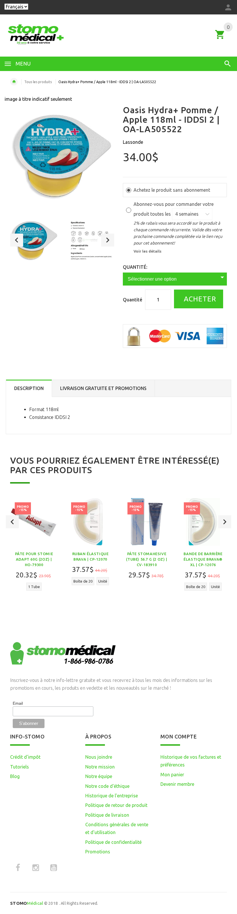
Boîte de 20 (82, 581)
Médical (26, 903)
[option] (34, 240)
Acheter (199, 299)
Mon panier (172, 774)
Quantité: (135, 267)
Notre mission (100, 766)
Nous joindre (98, 757)
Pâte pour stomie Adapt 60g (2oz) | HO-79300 (34, 559)
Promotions (97, 851)
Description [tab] (29, 388)
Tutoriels (19, 766)
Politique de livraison (107, 815)
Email (18, 703)
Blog (15, 776)
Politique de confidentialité (113, 842)
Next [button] (107, 240)
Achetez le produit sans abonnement (172, 190)
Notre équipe (98, 776)
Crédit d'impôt (25, 757)
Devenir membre (177, 784)
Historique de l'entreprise (111, 795)
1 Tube (34, 587)
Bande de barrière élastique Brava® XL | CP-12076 (203, 559)
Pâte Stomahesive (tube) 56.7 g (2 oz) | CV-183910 (146, 559)
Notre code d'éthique (107, 786)
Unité (102, 581)
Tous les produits (38, 82)
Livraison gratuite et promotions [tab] (103, 388)
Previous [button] (16, 240)
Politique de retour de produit (116, 805)
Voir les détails (148, 251)
